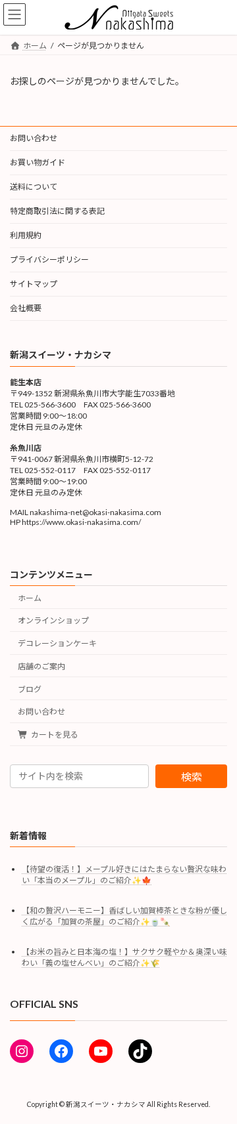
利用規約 (25, 235)
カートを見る (54, 734)
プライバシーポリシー (49, 259)
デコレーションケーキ (57, 643)
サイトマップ (33, 284)
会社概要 (25, 308)
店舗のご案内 (41, 666)
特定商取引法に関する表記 (57, 211)
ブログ (29, 689)
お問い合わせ (33, 138)
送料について (33, 187)
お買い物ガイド (37, 162)
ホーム (29, 597)
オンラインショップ (53, 620)
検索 (191, 776)
